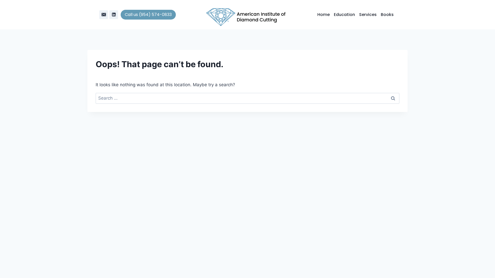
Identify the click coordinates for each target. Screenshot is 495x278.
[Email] (103, 14)
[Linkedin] (113, 14)
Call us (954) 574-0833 (148, 15)
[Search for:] (247, 98)
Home (323, 15)
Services (368, 15)
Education (344, 15)
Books (387, 15)
